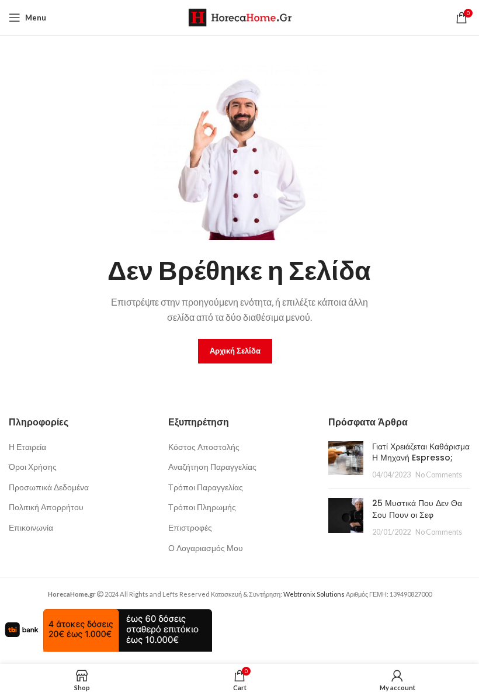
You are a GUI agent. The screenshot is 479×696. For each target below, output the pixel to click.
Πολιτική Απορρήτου (46, 507)
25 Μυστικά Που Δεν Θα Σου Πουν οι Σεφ (417, 509)
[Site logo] (240, 17)
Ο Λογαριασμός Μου (205, 548)
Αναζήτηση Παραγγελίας (212, 467)
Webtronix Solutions (314, 594)
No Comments (438, 474)
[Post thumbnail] (345, 460)
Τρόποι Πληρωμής (202, 507)
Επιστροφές (190, 527)
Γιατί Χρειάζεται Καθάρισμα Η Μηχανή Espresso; (421, 452)
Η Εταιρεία (27, 447)
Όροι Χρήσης (33, 467)
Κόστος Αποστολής (203, 447)
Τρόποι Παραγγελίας (205, 487)
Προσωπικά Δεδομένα (49, 487)
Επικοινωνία (31, 527)
